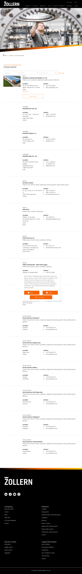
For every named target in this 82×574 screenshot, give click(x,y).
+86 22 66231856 (50, 85)
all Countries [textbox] (44, 73)
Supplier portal (8, 547)
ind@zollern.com (50, 166)
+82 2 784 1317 (50, 245)
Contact (6, 523)
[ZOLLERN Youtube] (14, 494)
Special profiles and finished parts (51, 515)
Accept (50, 292)
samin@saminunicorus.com (53, 247)
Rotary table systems (48, 529)
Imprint (44, 558)
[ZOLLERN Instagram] (18, 494)
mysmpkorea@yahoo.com (53, 219)
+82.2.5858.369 (50, 217)
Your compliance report (48, 553)
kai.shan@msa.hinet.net (52, 194)
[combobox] (12, 73)
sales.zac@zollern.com (52, 87)
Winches (44, 520)
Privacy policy (45, 555)
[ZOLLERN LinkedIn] (5, 494)
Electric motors (46, 523)
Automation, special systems (50, 532)
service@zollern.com (51, 329)
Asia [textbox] (24, 73)
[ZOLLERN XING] (10, 494)
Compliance (45, 550)
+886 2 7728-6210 (51, 114)
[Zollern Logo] (41, 481)
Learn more (33, 96)
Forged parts (45, 512)
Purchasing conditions (48, 547)
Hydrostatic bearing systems (50, 526)
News (6, 515)
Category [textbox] (7, 73)
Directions (25, 91)
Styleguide (7, 553)
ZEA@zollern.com (50, 116)
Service (44, 535)
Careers (6, 512)
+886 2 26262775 (50, 190)
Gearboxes (45, 517)
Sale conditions (46, 544)
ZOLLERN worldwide (10, 520)
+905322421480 (50, 272)
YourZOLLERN (8, 550)
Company (11, 55)
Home (6, 55)
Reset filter (61, 73)
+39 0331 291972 (50, 139)
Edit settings (41, 297)
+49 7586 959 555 (51, 327)
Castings (44, 509)
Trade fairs (7, 517)
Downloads (7, 544)
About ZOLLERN (8, 509)
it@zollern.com (50, 141)
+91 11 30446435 (50, 162)
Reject (31, 292)
